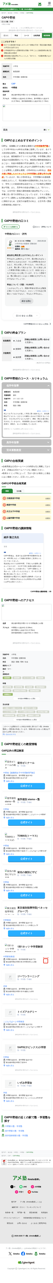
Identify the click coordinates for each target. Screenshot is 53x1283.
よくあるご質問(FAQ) (38, 1223)
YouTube (35, 1192)
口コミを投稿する (12, 227)
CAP (13, 83)
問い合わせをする (9, 734)
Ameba (16, 1253)
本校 (5, 986)
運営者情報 (33, 1212)
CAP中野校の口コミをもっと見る (36, 324)
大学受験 (38, 1186)
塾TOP (4, 13)
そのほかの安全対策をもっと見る (26, 720)
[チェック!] (46, 961)
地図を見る (10, 781)
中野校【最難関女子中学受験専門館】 (19, 772)
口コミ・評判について (43, 227)
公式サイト (26, 786)
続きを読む (26, 300)
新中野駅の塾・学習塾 (14, 1130)
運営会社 (10, 1223)
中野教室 (7, 920)
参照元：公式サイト (43, 411)
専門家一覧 (21, 1212)
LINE (25, 1186)
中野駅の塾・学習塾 (13, 1126)
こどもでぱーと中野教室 (13, 1021)
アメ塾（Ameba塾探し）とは (31, 1201)
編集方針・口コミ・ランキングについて (26, 1207)
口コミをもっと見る (24, 315)
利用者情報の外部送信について (35, 1218)
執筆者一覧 (9, 1212)
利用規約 (44, 1212)
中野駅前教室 (9, 956)
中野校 (6, 809)
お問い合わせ (22, 1223)
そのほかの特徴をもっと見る (26, 698)
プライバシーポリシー (11, 1218)
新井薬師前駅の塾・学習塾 (16, 1135)
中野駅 (22, 13)
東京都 (10, 13)
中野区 (16, 13)
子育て (21, 1192)
